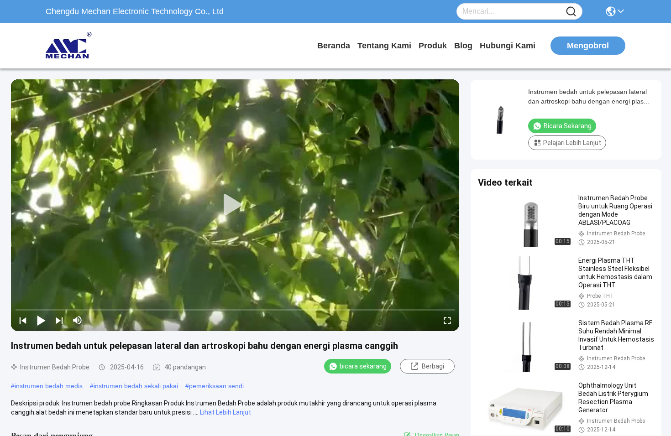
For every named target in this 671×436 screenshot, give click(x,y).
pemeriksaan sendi (216, 385)
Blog (463, 45)
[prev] (23, 320)
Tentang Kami (384, 45)
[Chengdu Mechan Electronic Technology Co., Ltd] (96, 45)
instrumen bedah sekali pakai (136, 385)
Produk (433, 45)
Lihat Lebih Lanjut (225, 412)
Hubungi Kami (507, 45)
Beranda (333, 45)
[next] (59, 320)
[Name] (571, 11)
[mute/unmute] (77, 320)
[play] (235, 205)
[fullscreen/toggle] (447, 320)
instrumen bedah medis (49, 385)
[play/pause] (41, 320)
